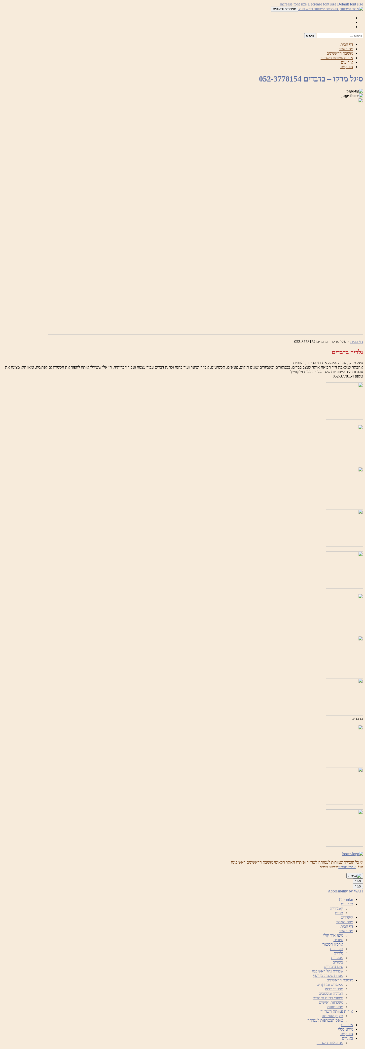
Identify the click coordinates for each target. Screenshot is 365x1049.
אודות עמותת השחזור (337, 58)
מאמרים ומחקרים (330, 984)
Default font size (350, 4)
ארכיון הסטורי (332, 944)
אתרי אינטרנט (347, 867)
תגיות (339, 913)
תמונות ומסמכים (331, 993)
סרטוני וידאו (334, 989)
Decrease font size (322, 4)
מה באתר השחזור (330, 1043)
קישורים (347, 917)
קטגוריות (336, 908)
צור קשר (346, 67)
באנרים (347, 1038)
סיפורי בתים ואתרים (328, 998)
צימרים (337, 962)
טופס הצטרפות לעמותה (325, 1020)
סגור (358, 881)
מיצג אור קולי (333, 935)
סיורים (338, 940)
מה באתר (346, 49)
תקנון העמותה (332, 1016)
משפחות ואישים (331, 1002)
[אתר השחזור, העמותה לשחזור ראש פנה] (330, 9)
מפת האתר (344, 922)
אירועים (347, 62)
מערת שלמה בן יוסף (328, 975)
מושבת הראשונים (340, 53)
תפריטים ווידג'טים (284, 9)
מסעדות (337, 958)
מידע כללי (345, 1029)
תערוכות (336, 949)
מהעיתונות (335, 1007)
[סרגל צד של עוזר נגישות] (354, 876)
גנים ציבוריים (333, 967)
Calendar (346, 899)
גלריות (338, 953)
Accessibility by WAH (345, 891)
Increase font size (293, 4)
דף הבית (346, 44)
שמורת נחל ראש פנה (327, 971)
